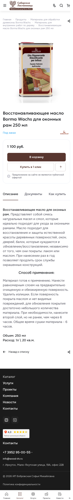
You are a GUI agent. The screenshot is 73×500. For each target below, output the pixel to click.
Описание (10, 194)
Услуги (8, 383)
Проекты (9, 389)
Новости (9, 402)
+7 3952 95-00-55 (16, 452)
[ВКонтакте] (6, 420)
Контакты (10, 408)
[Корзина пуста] (68, 5)
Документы (33, 194)
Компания (10, 396)
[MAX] (14, 420)
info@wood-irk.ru (13, 458)
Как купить (57, 194)
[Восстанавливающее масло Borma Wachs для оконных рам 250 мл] (36, 69)
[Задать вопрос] (60, 167)
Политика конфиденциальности (21, 484)
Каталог (9, 377)
